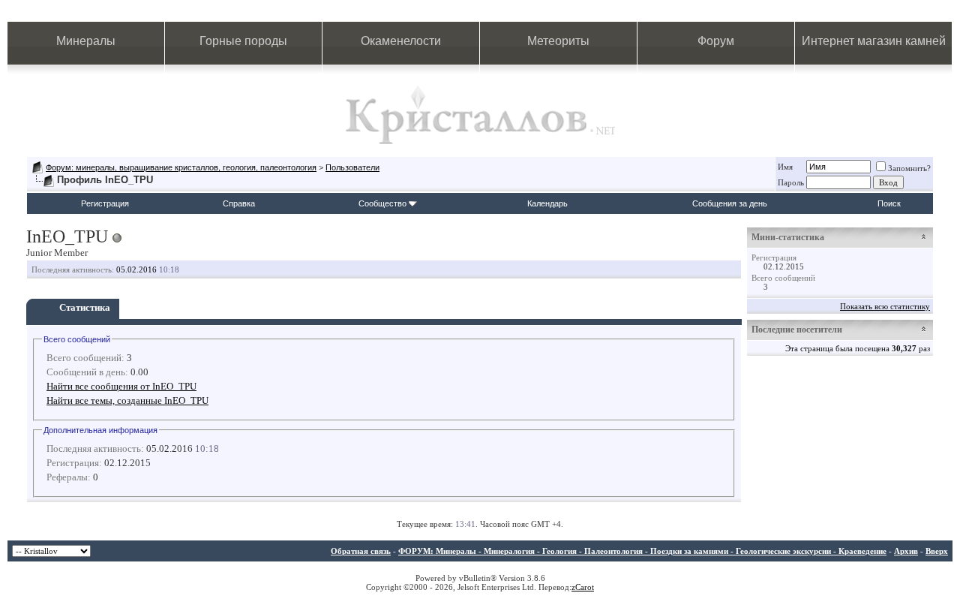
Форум (716, 41)
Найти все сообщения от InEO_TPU (121, 386)
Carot (584, 586)
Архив (906, 550)
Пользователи (353, 167)
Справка (239, 203)
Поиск (889, 203)
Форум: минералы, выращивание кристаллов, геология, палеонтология (181, 167)
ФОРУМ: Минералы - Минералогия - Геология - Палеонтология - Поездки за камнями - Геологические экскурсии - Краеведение (642, 550)
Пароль (791, 182)
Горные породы (243, 41)
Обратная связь (361, 550)
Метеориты (558, 41)
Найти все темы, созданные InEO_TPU (127, 400)
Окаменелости (401, 41)
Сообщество (382, 203)
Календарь (547, 203)
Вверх (937, 550)
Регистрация (105, 203)
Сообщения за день (729, 203)
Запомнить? (909, 168)
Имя (785, 166)
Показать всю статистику (885, 306)
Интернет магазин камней (874, 41)
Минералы (86, 41)
